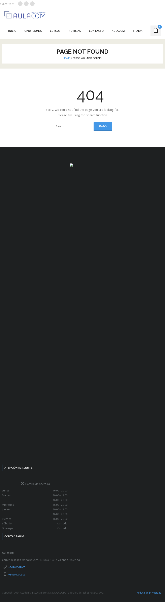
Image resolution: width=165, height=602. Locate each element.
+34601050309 (16, 574)
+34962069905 (16, 567)
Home (66, 58)
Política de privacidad (149, 592)
